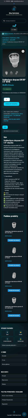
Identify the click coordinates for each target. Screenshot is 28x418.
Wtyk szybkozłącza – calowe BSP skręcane (10, 40)
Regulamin (5, 404)
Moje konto (5, 380)
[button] (23, 51)
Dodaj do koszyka (11, 104)
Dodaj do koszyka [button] (14, 290)
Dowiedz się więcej (14, 240)
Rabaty (4, 384)
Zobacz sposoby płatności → (9, 345)
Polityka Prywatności (7, 399)
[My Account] (13, 26)
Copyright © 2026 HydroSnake (14, 415)
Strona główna (5, 37)
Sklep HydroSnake (14, 13)
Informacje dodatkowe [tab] (11, 131)
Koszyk (4, 375)
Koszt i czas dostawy (7, 395)
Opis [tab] (5, 127)
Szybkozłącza (13, 37)
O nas (3, 360)
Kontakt (4, 355)
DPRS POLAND (12, 119)
